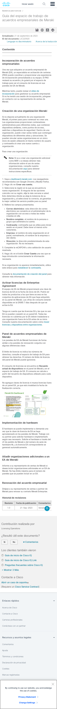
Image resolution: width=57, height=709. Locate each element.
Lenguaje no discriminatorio (19, 41)
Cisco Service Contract (27, 587)
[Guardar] (37, 30)
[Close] (52, 684)
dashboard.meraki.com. (21, 179)
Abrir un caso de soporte (14, 582)
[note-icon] (5, 159)
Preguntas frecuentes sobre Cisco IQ (24, 565)
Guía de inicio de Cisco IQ (18, 555)
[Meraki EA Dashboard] (26, 417)
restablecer (23, 268)
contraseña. (35, 268)
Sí (4, 542)
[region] (28, 694)
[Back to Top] (47, 508)
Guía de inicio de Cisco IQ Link (21, 560)
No (14, 542)
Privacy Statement (27, 697)
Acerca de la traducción (46, 41)
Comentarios (31, 542)
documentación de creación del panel (30, 274)
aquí (25, 169)
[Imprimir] (53, 30)
